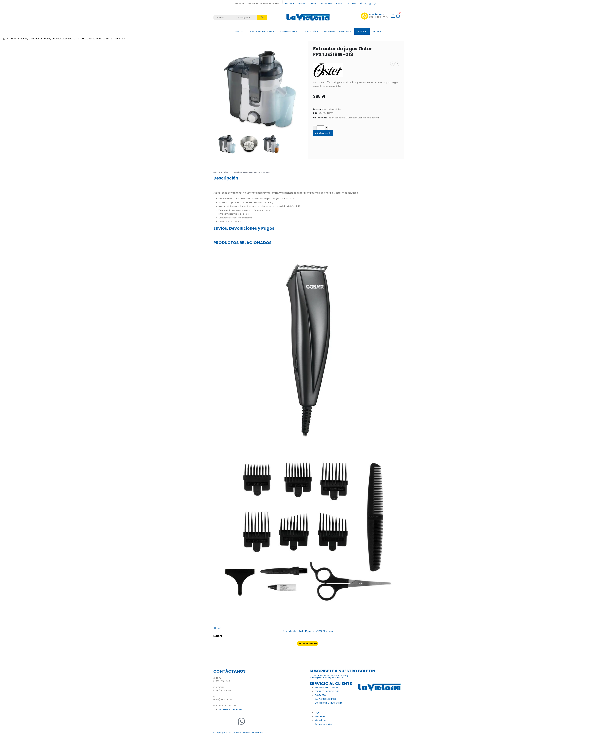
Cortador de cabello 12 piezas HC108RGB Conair (308, 631)
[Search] (262, 17)
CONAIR (217, 628)
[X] (365, 3)
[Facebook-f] (217, 721)
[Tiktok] (379, 3)
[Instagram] (370, 3)
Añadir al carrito (323, 133)
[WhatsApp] (374, 3)
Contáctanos (326, 3)
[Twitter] (225, 721)
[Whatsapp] (241, 721)
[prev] (392, 64)
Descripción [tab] (220, 172)
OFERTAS (239, 31)
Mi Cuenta (289, 3)
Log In (353, 3)
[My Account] (393, 16)
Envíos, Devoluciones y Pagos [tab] (252, 172)
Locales (302, 3)
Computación (287, 31)
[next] (397, 64)
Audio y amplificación (261, 31)
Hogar (361, 31)
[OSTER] (328, 70)
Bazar (376, 31)
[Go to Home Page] (4, 39)
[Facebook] (361, 3)
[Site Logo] (308, 17)
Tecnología (310, 31)
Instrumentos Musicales (336, 31)
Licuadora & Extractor (346, 117)
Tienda (312, 3)
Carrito (339, 3)
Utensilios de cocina (368, 117)
